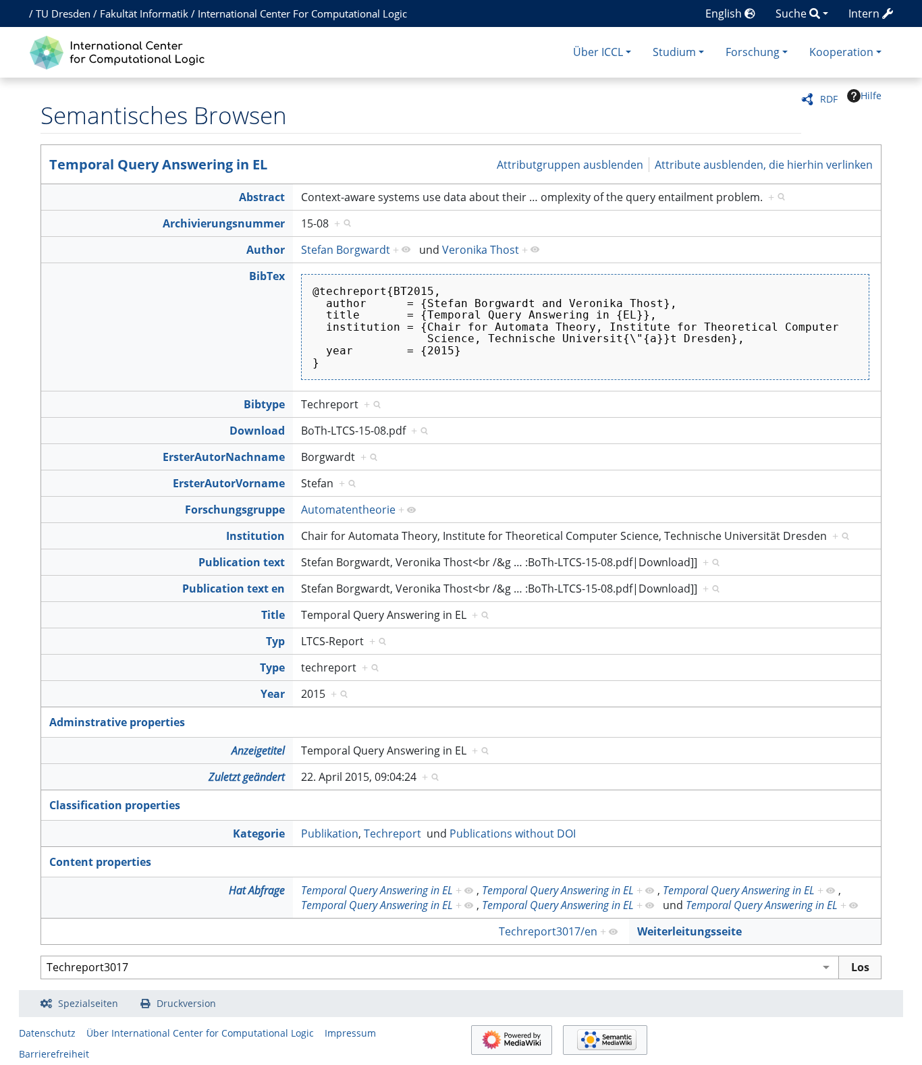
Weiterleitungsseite (689, 931)
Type (272, 667)
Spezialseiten (88, 1003)
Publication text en (233, 588)
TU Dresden (63, 13)
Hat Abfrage (257, 890)
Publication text (241, 562)
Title (273, 614)
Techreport (392, 833)
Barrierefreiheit (54, 1053)
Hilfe (871, 95)
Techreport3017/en (548, 931)
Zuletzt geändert (247, 776)
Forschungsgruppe (235, 509)
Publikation (329, 833)
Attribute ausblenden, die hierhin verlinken (764, 164)
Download (257, 430)
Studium (674, 52)
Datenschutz (47, 1033)
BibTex (267, 276)
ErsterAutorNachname (224, 456)
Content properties (100, 861)
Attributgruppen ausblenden (570, 164)
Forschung (753, 52)
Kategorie (259, 833)
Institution (255, 535)
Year (273, 693)
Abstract (262, 197)
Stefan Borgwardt (345, 249)
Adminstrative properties (117, 722)
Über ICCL (598, 52)
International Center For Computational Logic (302, 13)
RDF (829, 98)
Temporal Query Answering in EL (158, 164)
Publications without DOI (513, 833)
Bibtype (264, 404)
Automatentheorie (348, 509)
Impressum (350, 1033)
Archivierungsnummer (224, 223)
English (724, 13)
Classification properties (114, 805)
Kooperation (841, 52)
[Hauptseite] (120, 51)
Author (265, 249)
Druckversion (186, 1003)
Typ (275, 641)
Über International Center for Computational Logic (200, 1033)
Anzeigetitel (258, 750)
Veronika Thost (480, 249)
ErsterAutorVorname (229, 483)
